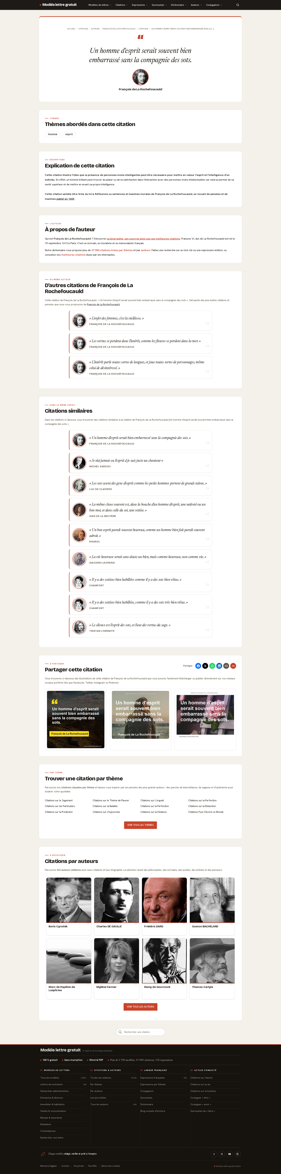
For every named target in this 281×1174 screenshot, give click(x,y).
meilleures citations (73, 254)
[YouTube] (229, 1154)
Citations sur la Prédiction (59, 812)
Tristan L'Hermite (101, 630)
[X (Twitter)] (222, 1154)
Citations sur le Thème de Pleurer (111, 800)
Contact (65, 1166)
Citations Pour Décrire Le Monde (205, 812)
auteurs (145, 250)
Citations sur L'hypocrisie (106, 812)
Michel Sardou (100, 466)
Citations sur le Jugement (59, 800)
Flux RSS (92, 1166)
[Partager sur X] (205, 666)
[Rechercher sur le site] (237, 4)
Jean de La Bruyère (102, 516)
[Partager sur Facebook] (198, 666)
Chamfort (96, 585)
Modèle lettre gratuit (59, 5)
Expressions (138, 4)
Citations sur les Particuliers (60, 806)
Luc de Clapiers (100, 489)
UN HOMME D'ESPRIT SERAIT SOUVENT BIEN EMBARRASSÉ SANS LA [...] (182, 28)
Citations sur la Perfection (202, 800)
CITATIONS (143, 28)
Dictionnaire (177, 4)
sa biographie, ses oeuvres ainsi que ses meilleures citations (143, 238)
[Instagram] (237, 1154)
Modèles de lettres (99, 4)
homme (52, 134)
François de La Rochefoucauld (140, 89)
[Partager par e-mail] (226, 666)
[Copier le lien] (233, 666)
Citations (120, 4)
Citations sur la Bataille (105, 806)
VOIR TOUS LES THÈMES (140, 825)
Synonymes (158, 4)
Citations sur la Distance (153, 812)
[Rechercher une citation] (120, 1032)
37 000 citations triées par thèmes (112, 250)
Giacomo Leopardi (102, 562)
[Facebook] (214, 1154)
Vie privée (79, 1166)
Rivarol (94, 541)
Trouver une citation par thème (84, 778)
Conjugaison (212, 4)
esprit (69, 134)
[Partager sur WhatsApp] (212, 666)
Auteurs (195, 4)
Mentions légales (48, 1166)
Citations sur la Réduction (202, 806)
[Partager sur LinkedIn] (219, 666)
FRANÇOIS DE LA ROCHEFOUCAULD (118, 28)
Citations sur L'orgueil (152, 800)
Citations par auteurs (71, 861)
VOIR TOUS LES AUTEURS (140, 1006)
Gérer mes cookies (110, 1166)
